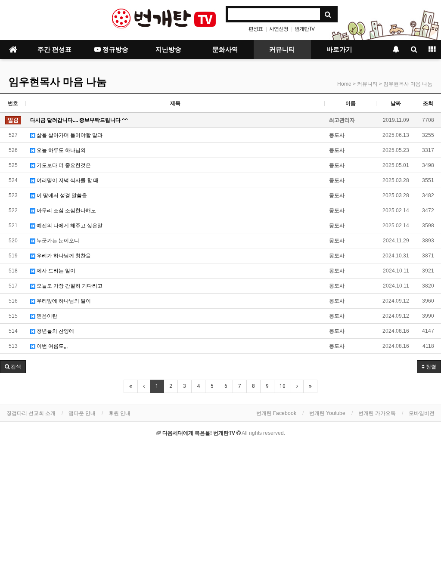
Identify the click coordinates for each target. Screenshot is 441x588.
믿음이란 (46, 316)
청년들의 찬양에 (54, 331)
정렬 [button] (430, 367)
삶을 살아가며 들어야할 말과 (68, 135)
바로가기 (339, 49)
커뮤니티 (282, 49)
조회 (428, 103)
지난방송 (168, 49)
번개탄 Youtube (327, 413)
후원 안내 (119, 413)
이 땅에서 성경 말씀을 (61, 195)
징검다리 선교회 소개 (31, 413)
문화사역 (225, 49)
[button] (13, 366)
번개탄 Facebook (276, 413)
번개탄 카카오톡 (377, 413)
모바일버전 (422, 413)
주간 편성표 (54, 49)
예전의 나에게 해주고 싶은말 (68, 226)
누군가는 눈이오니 (57, 241)
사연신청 (278, 29)
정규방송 (114, 49)
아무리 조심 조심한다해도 (65, 210)
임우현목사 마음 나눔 (58, 82)
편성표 (255, 29)
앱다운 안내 (82, 413)
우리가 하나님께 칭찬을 (63, 256)
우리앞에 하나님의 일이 (63, 301)
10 (283, 386)
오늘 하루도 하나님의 (60, 150)
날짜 (396, 103)
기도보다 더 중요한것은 (63, 165)
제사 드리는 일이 (55, 271)
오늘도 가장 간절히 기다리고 (68, 286)
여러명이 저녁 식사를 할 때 (67, 180)
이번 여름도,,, (51, 346)
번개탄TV (304, 29)
